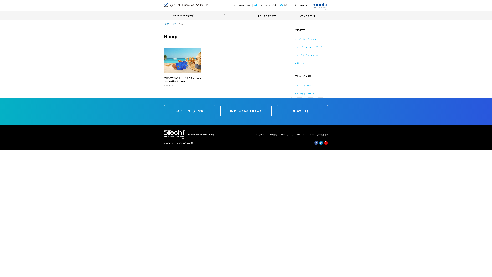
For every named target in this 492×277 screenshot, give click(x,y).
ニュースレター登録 (267, 5)
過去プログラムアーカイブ (305, 93)
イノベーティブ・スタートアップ (308, 47)
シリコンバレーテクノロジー (306, 39)
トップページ (260, 134)
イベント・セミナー (266, 15)
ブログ (226, 15)
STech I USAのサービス (184, 15)
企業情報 (273, 134)
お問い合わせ (290, 5)
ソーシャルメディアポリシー (292, 134)
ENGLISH (304, 5)
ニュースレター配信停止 (318, 134)
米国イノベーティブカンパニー (307, 55)
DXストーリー (300, 63)
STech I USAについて (242, 5)
